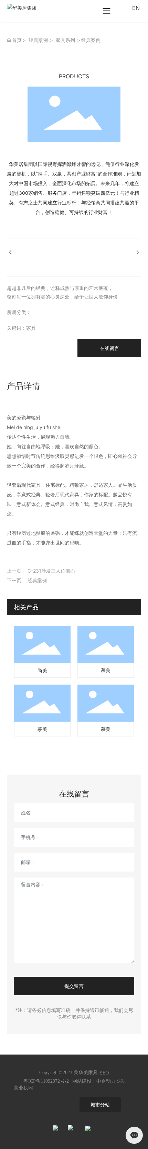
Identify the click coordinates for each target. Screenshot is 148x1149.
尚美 (42, 670)
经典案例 (38, 40)
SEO (104, 1072)
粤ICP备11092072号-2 (46, 1081)
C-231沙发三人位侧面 (51, 571)
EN (136, 7)
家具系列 (65, 40)
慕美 (105, 670)
